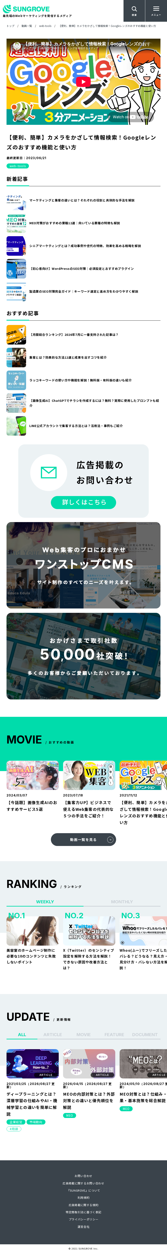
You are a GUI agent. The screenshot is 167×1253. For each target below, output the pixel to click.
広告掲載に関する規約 (84, 1205)
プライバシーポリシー (84, 1219)
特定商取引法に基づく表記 (83, 1212)
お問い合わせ (83, 1176)
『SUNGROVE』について (83, 1190)
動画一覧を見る (83, 839)
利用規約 (84, 1197)
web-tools (18, 166)
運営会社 (84, 1227)
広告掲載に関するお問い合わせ (83, 1183)
